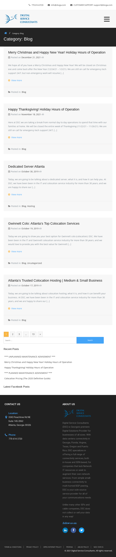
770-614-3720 (37, 5)
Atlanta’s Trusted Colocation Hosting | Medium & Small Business (55, 280)
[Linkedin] (65, 530)
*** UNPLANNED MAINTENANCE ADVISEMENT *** (29, 356)
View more (16, 80)
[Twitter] (81, 530)
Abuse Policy (83, 547)
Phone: (12, 435)
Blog (24, 92)
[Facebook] (73, 530)
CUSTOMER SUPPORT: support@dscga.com (93, 5)
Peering (69, 547)
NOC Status (98, 547)
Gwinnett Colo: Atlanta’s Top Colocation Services (43, 223)
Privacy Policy (32, 547)
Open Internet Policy (52, 547)
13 (33, 334)
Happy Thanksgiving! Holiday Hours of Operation (43, 109)
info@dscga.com (58, 5)
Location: (13, 413)
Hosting (31, 206)
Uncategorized (34, 263)
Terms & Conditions (12, 547)
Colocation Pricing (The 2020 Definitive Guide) (27, 378)
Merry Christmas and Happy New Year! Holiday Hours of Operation (56, 52)
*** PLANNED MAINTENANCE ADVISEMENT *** (28, 373)
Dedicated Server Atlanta (26, 166)
